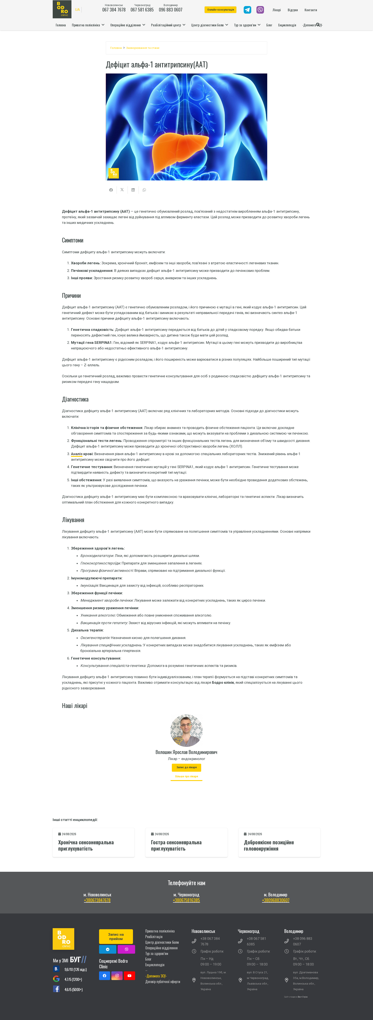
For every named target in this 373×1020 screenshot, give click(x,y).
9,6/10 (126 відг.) (76, 969)
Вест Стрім (303, 997)
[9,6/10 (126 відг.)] (59, 969)
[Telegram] (108, 949)
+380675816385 (186, 900)
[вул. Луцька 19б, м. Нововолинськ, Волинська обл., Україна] (196, 980)
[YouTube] (129, 975)
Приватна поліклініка (160, 931)
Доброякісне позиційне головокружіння (269, 845)
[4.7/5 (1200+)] (59, 979)
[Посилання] (247, 10)
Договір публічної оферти (162, 981)
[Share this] (111, 190)
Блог (148, 959)
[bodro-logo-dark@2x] (62, 9)
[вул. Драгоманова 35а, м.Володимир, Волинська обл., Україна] (288, 980)
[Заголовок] (126, 949)
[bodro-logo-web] (71, 939)
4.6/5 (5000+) (73, 989)
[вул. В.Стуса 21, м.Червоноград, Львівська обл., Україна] (242, 980)
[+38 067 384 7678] (196, 941)
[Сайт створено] (297, 1002)
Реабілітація (154, 936)
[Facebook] (104, 975)
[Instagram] (117, 975)
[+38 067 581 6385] (242, 941)
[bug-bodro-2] (71, 959)
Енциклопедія (154, 964)
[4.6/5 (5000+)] (59, 989)
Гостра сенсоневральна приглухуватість (176, 845)
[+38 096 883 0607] (288, 941)
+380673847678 (97, 900)
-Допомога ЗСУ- (156, 976)
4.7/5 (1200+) (73, 979)
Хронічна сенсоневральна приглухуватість (86, 845)
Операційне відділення (161, 947)
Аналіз (76, 454)
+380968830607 (275, 900)
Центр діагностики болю (162, 942)
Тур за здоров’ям (156, 953)
